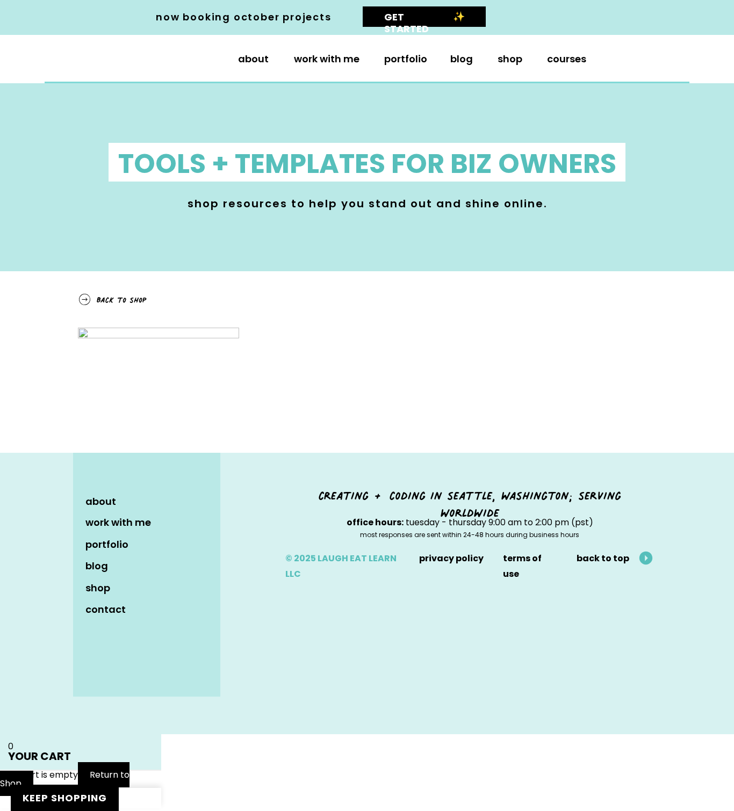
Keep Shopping (65, 798)
